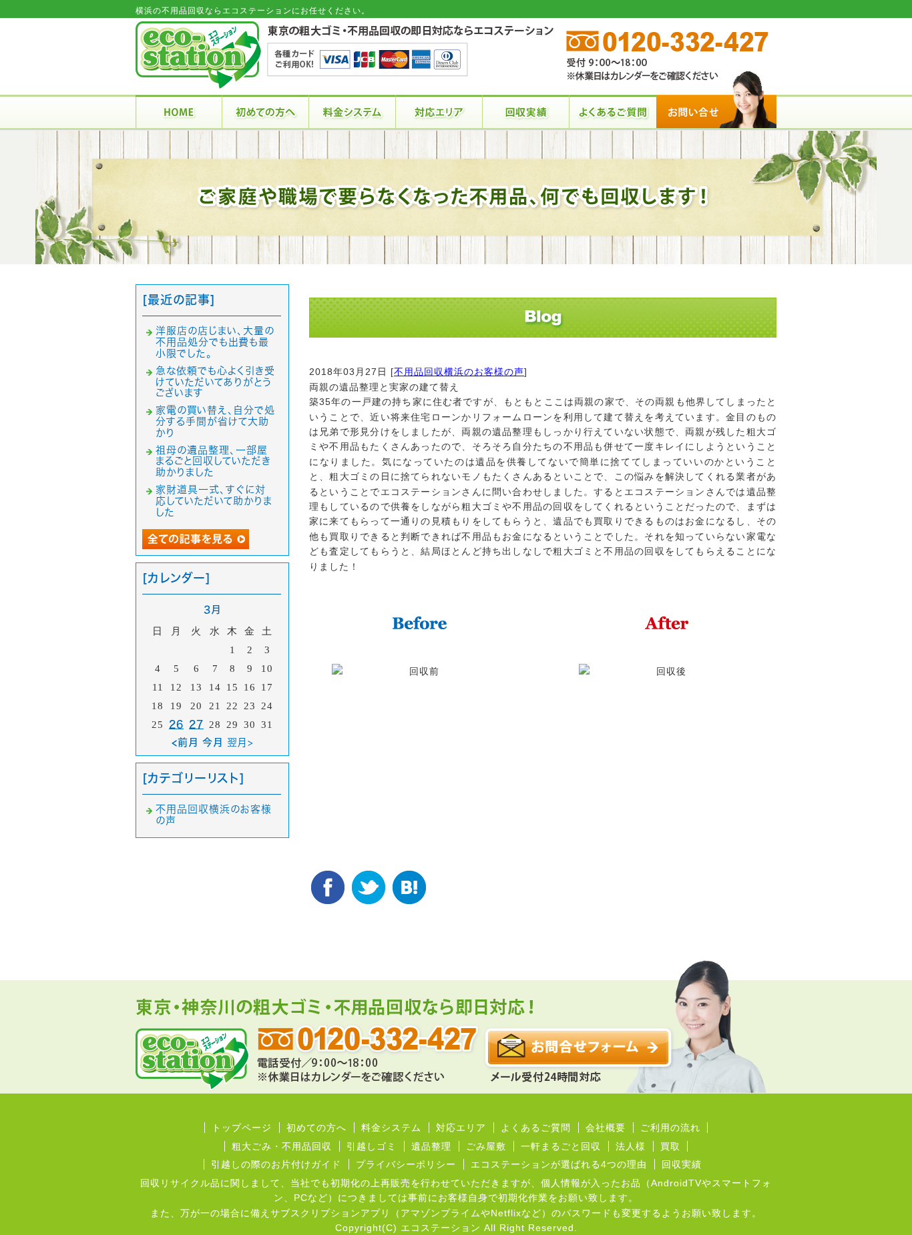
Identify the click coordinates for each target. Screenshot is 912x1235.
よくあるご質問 (536, 1127)
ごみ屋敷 (486, 1146)
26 (176, 724)
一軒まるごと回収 (561, 1146)
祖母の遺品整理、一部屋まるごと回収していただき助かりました (213, 461)
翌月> (240, 742)
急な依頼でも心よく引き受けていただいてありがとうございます (215, 382)
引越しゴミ (372, 1146)
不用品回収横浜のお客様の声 (459, 371)
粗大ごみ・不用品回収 (282, 1146)
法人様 (631, 1146)
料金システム (391, 1127)
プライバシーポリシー (406, 1164)
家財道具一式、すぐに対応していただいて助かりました (214, 500)
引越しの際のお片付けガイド (276, 1164)
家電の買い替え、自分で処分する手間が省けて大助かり (215, 421)
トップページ (242, 1127)
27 (196, 724)
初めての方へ (316, 1127)
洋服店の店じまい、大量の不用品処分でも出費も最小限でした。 (215, 342)
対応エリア (461, 1127)
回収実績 (682, 1164)
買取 (670, 1146)
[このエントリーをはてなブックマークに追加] (409, 887)
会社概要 (606, 1127)
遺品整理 (431, 1146)
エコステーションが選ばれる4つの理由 (559, 1164)
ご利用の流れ (670, 1127)
